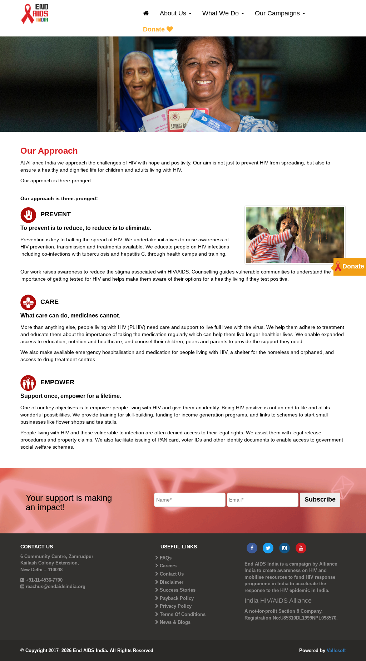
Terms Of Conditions (183, 614)
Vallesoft (336, 650)
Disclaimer (171, 582)
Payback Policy (177, 598)
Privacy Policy (176, 606)
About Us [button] (174, 13)
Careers (168, 565)
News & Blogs (175, 622)
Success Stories (178, 590)
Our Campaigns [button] (278, 13)
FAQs (166, 558)
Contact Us (172, 574)
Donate (155, 29)
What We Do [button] (221, 13)
